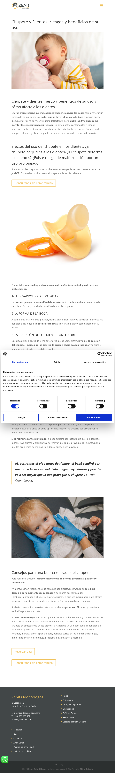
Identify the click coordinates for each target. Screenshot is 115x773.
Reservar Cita (23, 651)
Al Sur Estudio (86, 769)
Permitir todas (94, 417)
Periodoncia (68, 717)
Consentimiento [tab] (20, 362)
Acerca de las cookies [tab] (95, 362)
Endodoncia (68, 709)
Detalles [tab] (58, 362)
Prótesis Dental (70, 713)
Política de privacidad (23, 747)
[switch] (43, 406)
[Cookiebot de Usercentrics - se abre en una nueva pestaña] (99, 354)
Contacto (17, 738)
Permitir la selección (57, 417)
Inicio (65, 695)
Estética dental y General (74, 721)
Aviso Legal (18, 742)
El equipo (17, 729)
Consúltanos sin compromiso (34, 183)
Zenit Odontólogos (37, 769)
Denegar (21, 417)
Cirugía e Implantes (72, 704)
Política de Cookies (22, 751)
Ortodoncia (68, 700)
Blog (15, 734)
